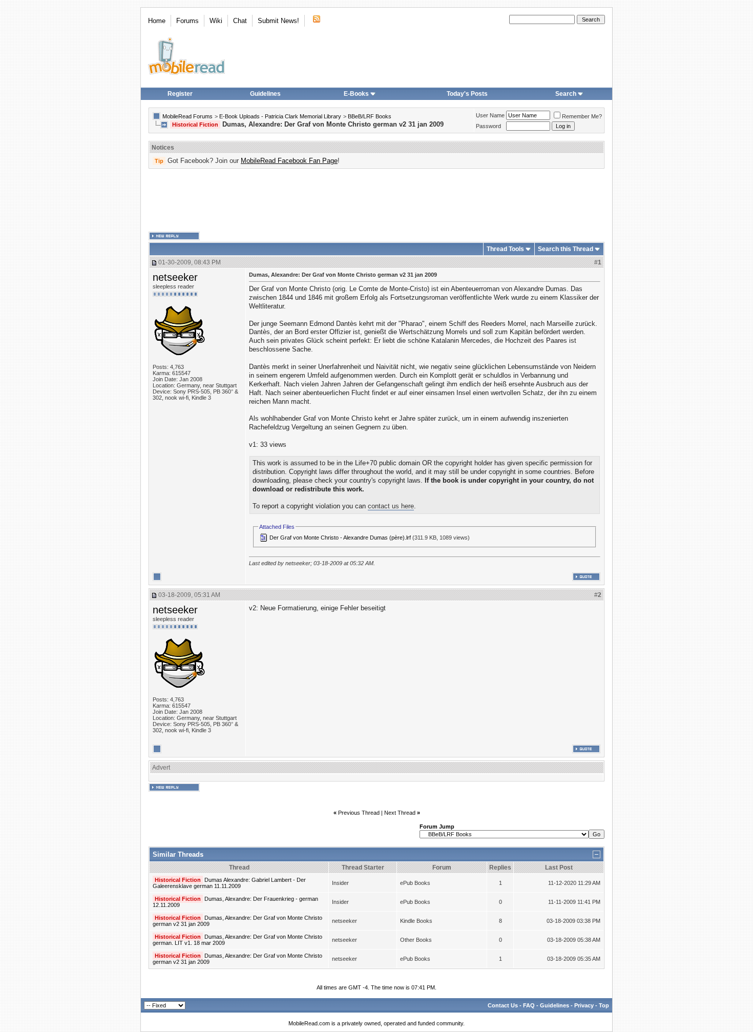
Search (565, 93)
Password (488, 126)
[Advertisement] (376, 200)
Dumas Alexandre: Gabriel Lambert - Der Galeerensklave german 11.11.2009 (229, 883)
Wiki (216, 21)
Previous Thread (359, 813)
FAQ (529, 1005)
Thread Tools (505, 249)
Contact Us (503, 1005)
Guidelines (265, 93)
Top (604, 1005)
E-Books (356, 93)
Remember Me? (582, 116)
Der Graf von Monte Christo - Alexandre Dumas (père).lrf (340, 537)
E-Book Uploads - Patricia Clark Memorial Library (280, 116)
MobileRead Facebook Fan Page (289, 160)
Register (180, 93)
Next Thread (399, 813)
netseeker (175, 277)
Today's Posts (467, 93)
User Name (490, 115)
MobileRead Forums (187, 116)
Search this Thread (565, 249)
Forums (187, 21)
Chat (240, 21)
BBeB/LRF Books (369, 116)
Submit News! (278, 21)
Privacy (584, 1005)
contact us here (391, 506)
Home (156, 21)
